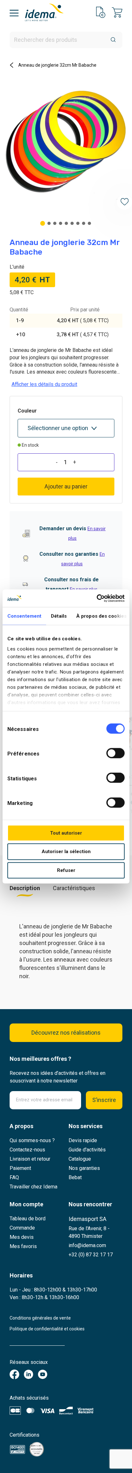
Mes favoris (23, 1246)
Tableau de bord (27, 1219)
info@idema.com (87, 1245)
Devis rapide (83, 1140)
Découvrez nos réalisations (66, 1032)
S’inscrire (104, 1100)
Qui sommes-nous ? (32, 1140)
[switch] (115, 753)
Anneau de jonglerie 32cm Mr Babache (57, 65)
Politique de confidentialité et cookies (47, 1328)
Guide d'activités (87, 1150)
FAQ (14, 1177)
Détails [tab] (59, 616)
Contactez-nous (27, 1150)
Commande (22, 1228)
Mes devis (22, 1237)
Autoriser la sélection (66, 851)
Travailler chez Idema (33, 1187)
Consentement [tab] (24, 616)
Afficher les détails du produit (44, 384)
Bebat (75, 1177)
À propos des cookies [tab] (101, 616)
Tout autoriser (66, 833)
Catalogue (80, 1159)
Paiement (20, 1168)
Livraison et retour (30, 1159)
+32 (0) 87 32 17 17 (91, 1255)
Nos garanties (84, 1168)
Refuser (66, 870)
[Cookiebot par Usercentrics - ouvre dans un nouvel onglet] (97, 598)
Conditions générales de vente (40, 1317)
